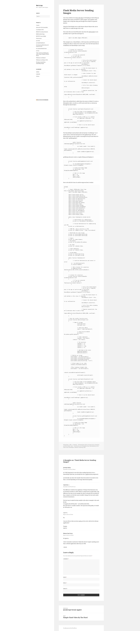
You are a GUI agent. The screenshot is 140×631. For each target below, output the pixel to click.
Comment (66, 558)
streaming (81, 447)
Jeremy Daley (67, 467)
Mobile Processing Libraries (42, 31)
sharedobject (71, 447)
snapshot (76, 447)
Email (65, 583)
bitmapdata (84, 446)
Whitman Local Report (41, 57)
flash (86, 444)
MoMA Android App (40, 34)
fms (97, 446)
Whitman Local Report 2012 (42, 60)
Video (72, 446)
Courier (37, 25)
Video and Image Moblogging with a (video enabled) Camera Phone (42, 54)
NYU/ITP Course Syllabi (41, 36)
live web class (79, 17)
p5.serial (38, 40)
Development (81, 444)
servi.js (37, 50)
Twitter (37, 76)
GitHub (37, 72)
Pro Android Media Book (41, 48)
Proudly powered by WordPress (70, 628)
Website (65, 588)
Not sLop (39, 5)
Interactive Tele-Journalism (42, 27)
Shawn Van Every (68, 533)
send (67, 447)
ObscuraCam (39, 38)
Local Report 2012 (40, 29)
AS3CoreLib (92, 32)
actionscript (77, 446)
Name (65, 577)
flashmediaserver (93, 446)
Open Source (91, 444)
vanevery (75, 444)
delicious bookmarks (42, 99)
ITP (88, 444)
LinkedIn (38, 74)
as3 (80, 446)
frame (64, 447)
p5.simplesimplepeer (40, 42)
